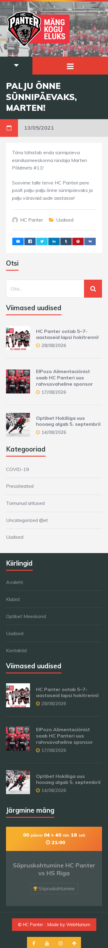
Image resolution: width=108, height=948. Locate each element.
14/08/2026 (53, 432)
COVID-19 (17, 469)
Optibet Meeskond (26, 616)
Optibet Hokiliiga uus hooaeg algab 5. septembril (68, 421)
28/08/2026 (53, 345)
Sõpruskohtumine (57, 888)
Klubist (13, 599)
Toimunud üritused (25, 503)
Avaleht (14, 582)
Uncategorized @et (27, 520)
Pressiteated (20, 486)
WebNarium (78, 924)
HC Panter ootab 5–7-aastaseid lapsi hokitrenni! (67, 334)
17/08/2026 (53, 392)
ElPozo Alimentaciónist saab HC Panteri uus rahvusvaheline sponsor (64, 377)
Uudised (65, 220)
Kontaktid (16, 650)
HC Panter (31, 220)
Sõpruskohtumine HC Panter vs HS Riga (54, 869)
